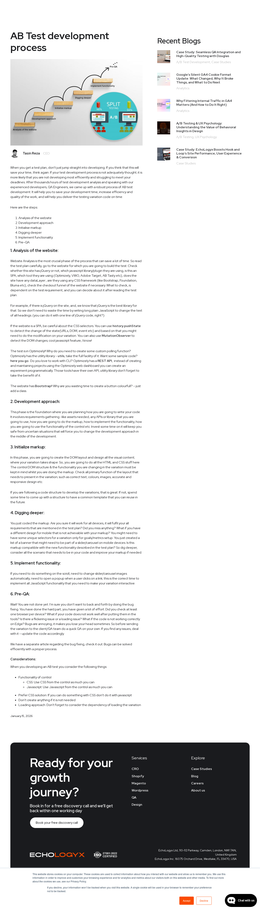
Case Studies (201, 769)
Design (137, 804)
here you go (19, 361)
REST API (105, 361)
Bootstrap (43, 386)
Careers (197, 783)
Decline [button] (204, 900)
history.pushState (127, 326)
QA (134, 797)
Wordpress (140, 790)
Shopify (138, 776)
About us (198, 790)
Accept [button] (186, 900)
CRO (135, 769)
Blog (194, 776)
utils (61, 356)
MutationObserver (116, 336)
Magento (139, 783)
